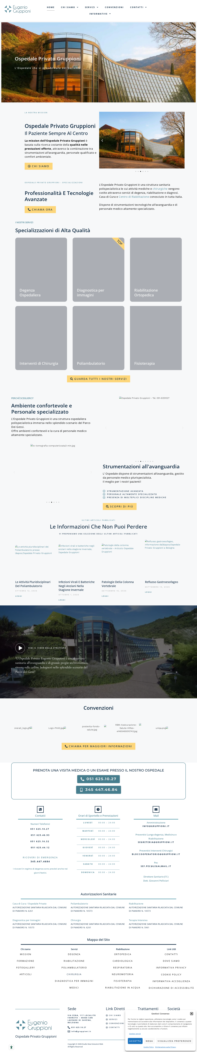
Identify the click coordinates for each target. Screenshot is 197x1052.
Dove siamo (171, 960)
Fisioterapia (123, 981)
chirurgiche (160, 189)
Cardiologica (123, 960)
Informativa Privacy (171, 967)
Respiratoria (122, 967)
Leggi (18, 596)
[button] (191, 1013)
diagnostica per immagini (74, 981)
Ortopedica (122, 954)
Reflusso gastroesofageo (161, 582)
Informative (98, 13)
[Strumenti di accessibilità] (11, 1047)
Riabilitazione (74, 960)
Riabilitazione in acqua (122, 987)
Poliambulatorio (74, 967)
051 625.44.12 (40, 847)
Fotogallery (25, 967)
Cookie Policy (149, 1047)
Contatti (137, 7)
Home (51, 7)
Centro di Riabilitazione (134, 197)
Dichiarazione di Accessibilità (171, 987)
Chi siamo (68, 7)
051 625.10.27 (39, 829)
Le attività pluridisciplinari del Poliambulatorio (33, 584)
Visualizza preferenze (175, 1041)
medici (74, 987)
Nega (149, 1041)
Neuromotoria (123, 974)
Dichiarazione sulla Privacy (165, 1047)
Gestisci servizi (135, 1034)
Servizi (90, 7)
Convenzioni (114, 7)
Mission (25, 954)
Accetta (135, 1041)
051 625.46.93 (40, 835)
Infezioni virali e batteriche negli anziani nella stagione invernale (77, 586)
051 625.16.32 (39, 841)
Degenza (74, 954)
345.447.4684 (40, 861)
